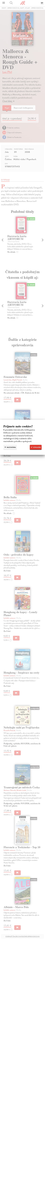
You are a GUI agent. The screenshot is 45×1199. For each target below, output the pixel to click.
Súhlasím (37, 447)
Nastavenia (11, 447)
